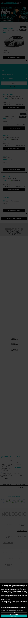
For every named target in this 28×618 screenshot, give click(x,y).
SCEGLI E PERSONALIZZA (14, 614)
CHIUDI (14, 612)
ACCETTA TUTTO (14, 616)
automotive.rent (7, 585)
